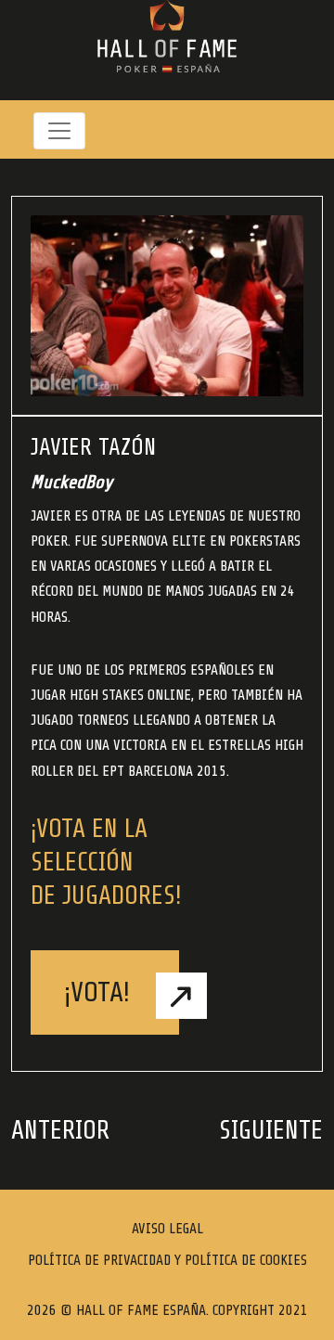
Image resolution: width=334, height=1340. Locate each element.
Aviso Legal (167, 1228)
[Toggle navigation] (59, 130)
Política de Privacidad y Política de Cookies (167, 1260)
